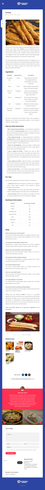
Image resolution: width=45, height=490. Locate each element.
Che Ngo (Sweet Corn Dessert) (30, 464)
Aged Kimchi (26, 462)
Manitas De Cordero (28, 461)
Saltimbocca (12, 474)
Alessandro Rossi (22, 392)
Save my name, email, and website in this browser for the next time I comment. (21, 449)
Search (5, 460)
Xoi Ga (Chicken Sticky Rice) (30, 465)
